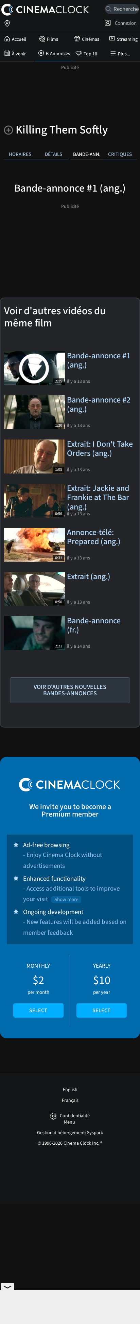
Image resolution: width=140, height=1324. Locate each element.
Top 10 (90, 54)
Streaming (127, 39)
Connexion (125, 23)
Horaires (20, 154)
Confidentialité (75, 1116)
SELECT (38, 1010)
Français (70, 1100)
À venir (19, 54)
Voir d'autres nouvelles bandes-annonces (70, 690)
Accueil (19, 39)
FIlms (52, 39)
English (70, 1089)
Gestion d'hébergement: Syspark (70, 1132)
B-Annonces (58, 53)
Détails (53, 154)
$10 (101, 988)
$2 (38, 988)
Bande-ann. (87, 154)
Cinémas (90, 39)
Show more (66, 899)
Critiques (120, 154)
